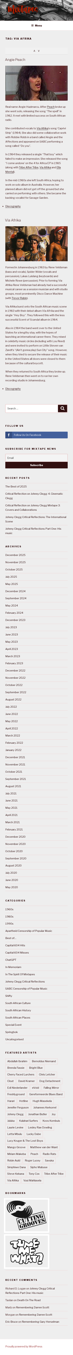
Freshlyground (16, 1094)
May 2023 (11, 641)
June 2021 (11, 800)
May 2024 (11, 605)
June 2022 (11, 714)
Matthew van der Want (44, 1147)
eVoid (35, 1087)
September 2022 (15, 692)
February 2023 (14, 663)
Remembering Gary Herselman (40, 1321)
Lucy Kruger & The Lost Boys (25, 1140)
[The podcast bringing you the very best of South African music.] (26, 1266)
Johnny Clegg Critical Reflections (25, 981)
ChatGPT (10, 959)
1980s (9, 916)
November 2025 (15, 562)
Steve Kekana (15, 1173)
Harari (11, 1101)
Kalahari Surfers (28, 1120)
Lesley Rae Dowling (40, 1127)
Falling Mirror (51, 1087)
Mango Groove (16, 1147)
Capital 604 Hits (15, 945)
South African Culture (18, 1003)
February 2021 (14, 829)
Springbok (11, 1032)
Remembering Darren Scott (32, 1307)
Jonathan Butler (37, 1114)
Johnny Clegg (15, 1114)
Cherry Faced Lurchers (20, 1074)
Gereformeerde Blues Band (46, 1094)
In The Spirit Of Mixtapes (20, 974)
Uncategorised (14, 1039)
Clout (10, 1081)
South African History (18, 1010)
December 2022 (15, 670)
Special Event (13, 1024)
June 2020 (11, 880)
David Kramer (26, 1081)
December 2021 (15, 757)
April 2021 (11, 815)
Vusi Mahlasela (32, 1180)
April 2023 (11, 649)
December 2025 (15, 555)
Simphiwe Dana (16, 1167)
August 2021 (13, 786)
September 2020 (15, 858)
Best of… (10, 938)
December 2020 (15, 836)
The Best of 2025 (16, 486)
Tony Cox (34, 1173)
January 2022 (13, 750)
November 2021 (15, 764)
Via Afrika (42, 128)
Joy (54, 1114)
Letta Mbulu (14, 1134)
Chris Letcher (47, 1074)
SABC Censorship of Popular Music (26, 988)
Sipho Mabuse (38, 1167)
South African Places (17, 1017)
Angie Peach (15, 60)
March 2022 (12, 735)
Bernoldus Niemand (44, 1061)
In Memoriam (13, 967)
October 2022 (14, 685)
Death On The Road (29, 1300)
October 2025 (14, 569)
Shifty (8, 996)
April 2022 (11, 728)
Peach (51, 106)
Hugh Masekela (42, 1101)
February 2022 (14, 742)
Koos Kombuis (51, 1120)
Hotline (23, 1101)
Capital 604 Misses (17, 952)
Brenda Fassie (15, 1067)
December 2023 (15, 620)
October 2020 (14, 851)
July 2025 (11, 576)
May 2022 (11, 721)
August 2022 (13, 699)
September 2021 (15, 779)
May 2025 (11, 584)
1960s (9, 909)
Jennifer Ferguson (18, 1107)
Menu (38, 25)
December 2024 (15, 591)
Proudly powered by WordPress (23, 1346)
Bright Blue (36, 1067)
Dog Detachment (49, 1081)
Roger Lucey (32, 1160)
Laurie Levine (15, 1127)
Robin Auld (13, 1160)
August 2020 (13, 865)
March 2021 (12, 822)
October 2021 (13, 771)
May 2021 (11, 807)
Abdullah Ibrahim (17, 1061)
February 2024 (14, 612)
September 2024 (15, 598)
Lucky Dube (34, 1134)
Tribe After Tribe (28, 167)
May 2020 (11, 887)
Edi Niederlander (17, 1087)
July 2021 (11, 793)
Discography (13, 206)
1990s (9, 923)
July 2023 (11, 627)
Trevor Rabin (19, 298)
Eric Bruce (11, 1321)
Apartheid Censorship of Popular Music (28, 931)
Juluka (11, 1120)
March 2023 (12, 656)
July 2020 (11, 872)
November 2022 (15, 677)
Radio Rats (49, 1154)
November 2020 (15, 844)
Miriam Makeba (16, 1154)
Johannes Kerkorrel (44, 1107)
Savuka (49, 1160)
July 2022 (11, 706)
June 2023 (11, 634)
